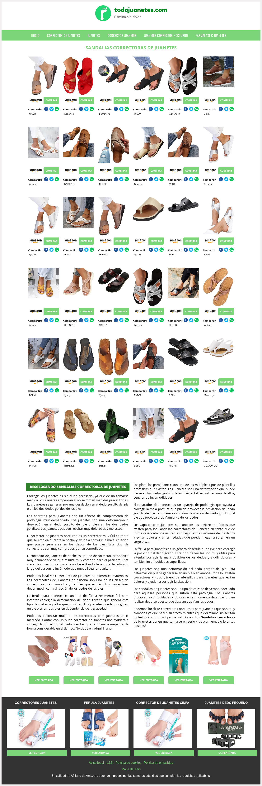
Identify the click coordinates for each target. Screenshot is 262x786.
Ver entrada (44, 680)
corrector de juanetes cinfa (162, 702)
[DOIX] (78, 216)
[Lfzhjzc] (113, 427)
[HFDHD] (183, 287)
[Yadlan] (218, 287)
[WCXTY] (113, 287)
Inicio (35, 35)
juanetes (94, 35)
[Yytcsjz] (183, 216)
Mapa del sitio (131, 769)
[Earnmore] (113, 75)
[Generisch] (183, 75)
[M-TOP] (113, 146)
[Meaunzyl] (218, 357)
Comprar (51, 100)
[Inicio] (131, 18)
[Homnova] (78, 427)
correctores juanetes (36, 702)
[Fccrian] (148, 287)
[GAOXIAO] (78, 146)
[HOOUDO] (78, 287)
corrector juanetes (122, 35)
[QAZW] (43, 75)
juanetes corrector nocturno (166, 35)
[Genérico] (78, 75)
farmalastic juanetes (210, 35)
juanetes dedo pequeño (226, 702)
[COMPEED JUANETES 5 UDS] (183, 655)
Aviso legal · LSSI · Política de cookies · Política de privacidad (131, 762)
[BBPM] (218, 75)
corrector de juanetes (63, 35)
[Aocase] (43, 146)
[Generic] (148, 146)
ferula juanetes (99, 702)
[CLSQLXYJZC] (218, 427)
